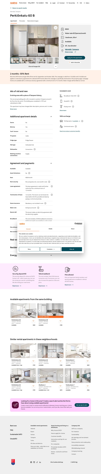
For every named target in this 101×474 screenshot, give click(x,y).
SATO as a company (77, 428)
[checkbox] (33, 321)
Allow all (72, 249)
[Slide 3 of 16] (32, 60)
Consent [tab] (28, 229)
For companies (55, 444)
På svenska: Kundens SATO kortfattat (58, 448)
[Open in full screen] (55, 27)
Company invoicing (77, 451)
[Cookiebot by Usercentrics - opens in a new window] (75, 224)
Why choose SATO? (56, 430)
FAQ (11, 430)
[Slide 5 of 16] (50, 60)
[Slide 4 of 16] (41, 60)
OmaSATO (13, 439)
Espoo (32, 431)
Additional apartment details (23, 116)
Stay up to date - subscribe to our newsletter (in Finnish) (40, 447)
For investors (75, 431)
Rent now (13, 426)
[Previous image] (12, 310)
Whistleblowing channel (78, 448)
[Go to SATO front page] (13, 3)
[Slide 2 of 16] (23, 60)
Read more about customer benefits (70, 131)
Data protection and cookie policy (81, 442)
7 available (75, 121)
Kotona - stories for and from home (59, 452)
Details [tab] (50, 228)
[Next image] (55, 66)
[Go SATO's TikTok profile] (37, 462)
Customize (49, 249)
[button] (78, 96)
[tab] (13, 20)
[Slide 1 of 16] (14, 60)
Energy (13, 255)
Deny (29, 249)
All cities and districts (36, 443)
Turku (32, 440)
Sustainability (75, 434)
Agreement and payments (22, 163)
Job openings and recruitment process (80, 438)
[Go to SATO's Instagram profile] (34, 462)
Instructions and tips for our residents (59, 440)
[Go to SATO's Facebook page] (31, 462)
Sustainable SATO (16, 434)
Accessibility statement (78, 445)
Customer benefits (56, 436)
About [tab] (72, 228)
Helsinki (33, 428)
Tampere (33, 437)
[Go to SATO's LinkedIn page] (40, 462)
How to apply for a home (58, 433)
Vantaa (33, 434)
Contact (74, 454)
